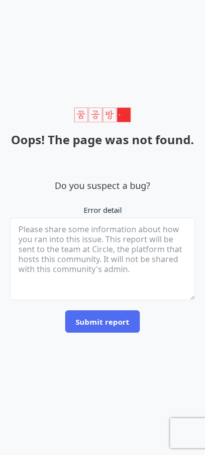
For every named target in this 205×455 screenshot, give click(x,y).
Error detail (103, 210)
